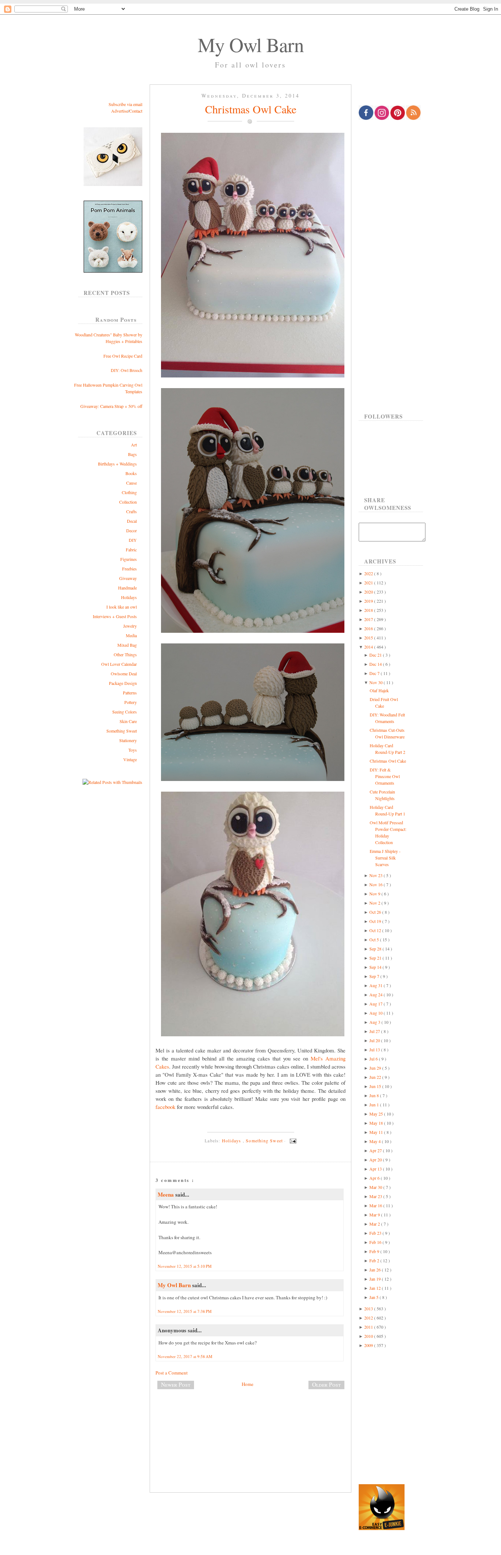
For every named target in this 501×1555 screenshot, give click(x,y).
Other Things (125, 654)
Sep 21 (376, 958)
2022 (369, 573)
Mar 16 (376, 1205)
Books (131, 473)
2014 (369, 647)
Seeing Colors (124, 712)
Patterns (130, 693)
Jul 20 (375, 1040)
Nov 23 (376, 875)
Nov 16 (376, 884)
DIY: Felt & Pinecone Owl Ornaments (385, 776)
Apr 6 (375, 1178)
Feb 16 (376, 1242)
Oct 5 (374, 939)
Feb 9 (374, 1251)
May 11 (376, 1132)
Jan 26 (375, 1270)
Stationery (128, 740)
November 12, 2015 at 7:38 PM (185, 1311)
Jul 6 (374, 1059)
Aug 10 (376, 1013)
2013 (369, 1308)
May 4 (375, 1141)
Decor (131, 530)
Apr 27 (376, 1150)
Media (131, 635)
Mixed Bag (127, 645)
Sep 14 (376, 967)
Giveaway (128, 578)
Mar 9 (375, 1215)
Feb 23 (376, 1233)
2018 (369, 610)
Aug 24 (376, 994)
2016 (369, 628)
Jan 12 (375, 1288)
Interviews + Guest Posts (115, 616)
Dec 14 (376, 664)
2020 (369, 592)
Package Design (123, 683)
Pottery (130, 702)
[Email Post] (292, 1140)
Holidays (129, 597)
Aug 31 (376, 985)
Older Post (326, 1384)
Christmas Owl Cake (250, 109)
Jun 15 (375, 1086)
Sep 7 (374, 976)
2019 (369, 601)
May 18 (376, 1123)
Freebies (129, 569)
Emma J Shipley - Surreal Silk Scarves (385, 857)
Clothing (129, 492)
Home (247, 1384)
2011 (369, 1327)
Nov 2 (375, 903)
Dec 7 (375, 673)
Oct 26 (375, 912)
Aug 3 (375, 1022)
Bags (132, 454)
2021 (369, 582)
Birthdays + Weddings (117, 464)
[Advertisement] (250, 1419)
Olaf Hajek (379, 690)
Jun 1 (374, 1104)
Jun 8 (374, 1095)
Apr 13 (376, 1169)
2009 (369, 1345)
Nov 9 (375, 894)
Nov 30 (376, 682)
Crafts (131, 511)
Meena (166, 1194)
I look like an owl (121, 607)
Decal (132, 521)
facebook (165, 1106)
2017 (369, 619)
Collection (128, 502)
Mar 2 (375, 1224)
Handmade (127, 588)
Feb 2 (374, 1260)
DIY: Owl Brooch (126, 370)
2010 (369, 1336)
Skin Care (128, 721)
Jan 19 (375, 1279)
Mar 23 (376, 1196)
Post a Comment (172, 1372)
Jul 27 (375, 1031)
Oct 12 (375, 930)
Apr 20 (376, 1159)
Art (134, 445)
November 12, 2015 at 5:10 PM (185, 1266)
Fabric (131, 549)
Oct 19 (375, 921)
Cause (131, 483)
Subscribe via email (125, 104)
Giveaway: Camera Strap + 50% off (111, 406)
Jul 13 (375, 1049)
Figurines (128, 559)
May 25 (376, 1114)
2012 (369, 1318)
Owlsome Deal (124, 673)
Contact (135, 111)
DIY (133, 540)
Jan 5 (374, 1297)
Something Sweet (121, 731)
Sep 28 (376, 949)
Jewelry (130, 626)
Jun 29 (375, 1068)
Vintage (130, 759)
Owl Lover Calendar (119, 664)
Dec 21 (376, 655)
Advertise (119, 111)
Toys (132, 750)
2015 (369, 637)
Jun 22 (375, 1077)
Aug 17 (376, 1004)
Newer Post (175, 1384)
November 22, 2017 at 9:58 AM (185, 1356)
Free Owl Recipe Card (122, 356)
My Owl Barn (251, 44)
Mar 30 (376, 1187)
